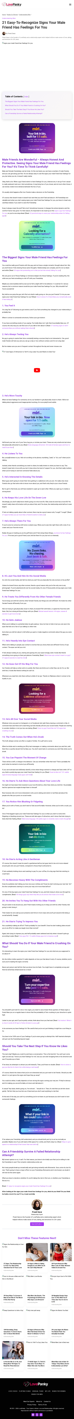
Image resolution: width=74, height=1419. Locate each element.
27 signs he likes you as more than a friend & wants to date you (23, 515)
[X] (37, 1414)
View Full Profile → (37, 1224)
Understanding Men (9, 18)
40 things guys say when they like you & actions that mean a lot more (39, 894)
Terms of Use (42, 1405)
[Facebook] (33, 1414)
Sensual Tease (37, 1391)
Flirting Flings (25, 1391)
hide (26, 97)
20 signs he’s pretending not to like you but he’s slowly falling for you (37, 270)
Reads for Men (37, 1394)
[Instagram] (41, 1414)
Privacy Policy (31, 1405)
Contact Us (47, 1401)
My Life (48, 1391)
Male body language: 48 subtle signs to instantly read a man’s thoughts (46, 819)
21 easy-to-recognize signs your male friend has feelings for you (29, 1186)
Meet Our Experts (28, 1401)
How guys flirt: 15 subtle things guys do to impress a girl (38, 936)
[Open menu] (70, 4)
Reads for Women (59, 1391)
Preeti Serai (11, 33)
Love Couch (12, 1391)
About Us (39, 1401)
